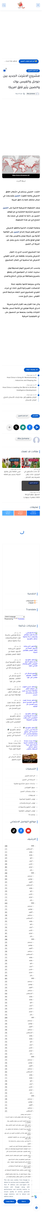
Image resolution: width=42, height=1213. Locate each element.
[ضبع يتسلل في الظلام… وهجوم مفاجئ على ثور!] (29, 677)
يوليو (30, 852)
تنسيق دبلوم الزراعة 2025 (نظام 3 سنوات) (31, 496)
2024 (32, 903)
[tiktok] (14, 830)
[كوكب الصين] (21, 5)
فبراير (30, 867)
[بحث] (4, 5)
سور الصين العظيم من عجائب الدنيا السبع (20, 1159)
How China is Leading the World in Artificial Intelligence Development (19, 389)
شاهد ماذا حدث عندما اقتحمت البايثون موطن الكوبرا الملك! (10, 61)
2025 (32, 873)
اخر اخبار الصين (33, 71)
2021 (32, 1018)
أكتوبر (30, 882)
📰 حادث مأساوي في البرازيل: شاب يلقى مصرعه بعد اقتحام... (32, 474)
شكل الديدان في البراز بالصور (14, 758)
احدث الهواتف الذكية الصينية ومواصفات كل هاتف (18, 1149)
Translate (21, 619)
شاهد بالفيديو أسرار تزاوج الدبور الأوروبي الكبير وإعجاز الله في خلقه (13, 665)
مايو (31, 858)
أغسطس (29, 849)
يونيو (30, 855)
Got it (24, 1201)
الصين (17, 196)
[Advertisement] (21, 36)
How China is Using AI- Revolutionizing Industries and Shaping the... (21, 379)
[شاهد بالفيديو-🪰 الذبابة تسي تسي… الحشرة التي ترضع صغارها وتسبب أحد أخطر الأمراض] (29, 731)
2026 (32, 846)
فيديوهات (32, 795)
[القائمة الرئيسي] (38, 5)
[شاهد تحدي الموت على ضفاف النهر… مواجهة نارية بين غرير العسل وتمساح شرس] (29, 690)
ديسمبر (30, 876)
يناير (31, 870)
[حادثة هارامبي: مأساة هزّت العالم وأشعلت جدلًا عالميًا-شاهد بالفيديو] (29, 636)
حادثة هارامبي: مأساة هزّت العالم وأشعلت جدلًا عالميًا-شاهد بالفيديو (13, 638)
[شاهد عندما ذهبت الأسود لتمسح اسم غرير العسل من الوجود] (29, 704)
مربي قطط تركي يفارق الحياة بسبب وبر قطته (12, 473)
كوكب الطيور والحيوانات (27, 807)
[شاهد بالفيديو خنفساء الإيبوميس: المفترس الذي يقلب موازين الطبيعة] (29, 717)
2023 (32, 939)
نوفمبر (30, 879)
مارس (30, 864)
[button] (29, 427)
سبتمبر (30, 915)
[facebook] (21, 830)
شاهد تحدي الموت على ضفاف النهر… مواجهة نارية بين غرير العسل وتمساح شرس (13, 692)
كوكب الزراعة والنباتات (27, 803)
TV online (32, 815)
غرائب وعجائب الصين (28, 791)
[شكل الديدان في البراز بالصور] (29, 758)
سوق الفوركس (30, 788)
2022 (32, 978)
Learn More (10, 1201)
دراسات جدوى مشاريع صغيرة (25, 784)
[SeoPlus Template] (35, 1196)
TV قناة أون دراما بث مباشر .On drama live (20, 1141)
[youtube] (28, 830)
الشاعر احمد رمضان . (25, 1114)
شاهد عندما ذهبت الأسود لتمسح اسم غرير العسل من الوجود (13, 706)
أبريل (30, 861)
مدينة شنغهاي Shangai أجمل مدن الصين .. (19, 1146)
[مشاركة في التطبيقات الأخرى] (9, 427)
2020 (32, 1057)
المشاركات (30, 601)
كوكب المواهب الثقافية (27, 811)
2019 (32, 1096)
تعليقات (31, 603)
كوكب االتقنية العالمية (27, 799)
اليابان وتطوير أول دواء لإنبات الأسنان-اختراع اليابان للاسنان (20, 399)
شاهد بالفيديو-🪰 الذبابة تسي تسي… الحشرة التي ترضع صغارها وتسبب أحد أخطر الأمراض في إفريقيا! (13, 733)
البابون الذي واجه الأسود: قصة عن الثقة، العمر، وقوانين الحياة (13, 652)
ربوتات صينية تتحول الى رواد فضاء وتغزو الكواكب (18, 1174)
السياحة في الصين (29, 780)
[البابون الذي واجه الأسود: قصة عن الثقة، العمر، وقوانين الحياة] (29, 650)
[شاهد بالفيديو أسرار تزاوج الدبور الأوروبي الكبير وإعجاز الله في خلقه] (29, 663)
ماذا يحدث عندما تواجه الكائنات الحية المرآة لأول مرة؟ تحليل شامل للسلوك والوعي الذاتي (13, 747)
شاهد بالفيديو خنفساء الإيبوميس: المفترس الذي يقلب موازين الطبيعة (13, 719)
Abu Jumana (31, 94)
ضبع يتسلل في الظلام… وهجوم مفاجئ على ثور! (15, 679)
